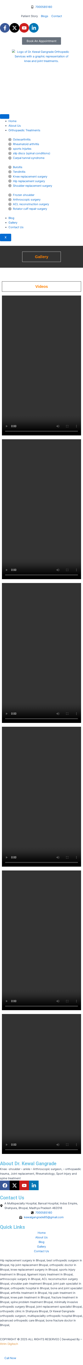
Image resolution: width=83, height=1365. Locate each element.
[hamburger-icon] (4, 116)
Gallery (12, 222)
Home (12, 121)
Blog (11, 218)
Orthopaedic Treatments (24, 130)
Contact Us (16, 227)
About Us (14, 125)
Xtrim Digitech (9, 1344)
